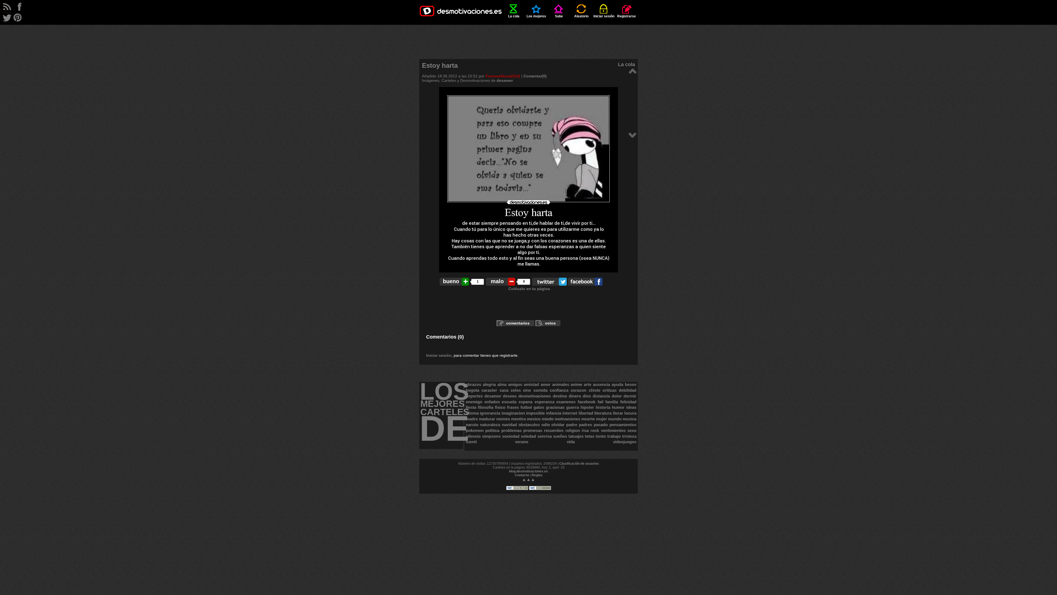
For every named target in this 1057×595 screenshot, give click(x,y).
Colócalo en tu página (529, 288)
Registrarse (626, 16)
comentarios (518, 323)
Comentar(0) (535, 76)
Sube (559, 16)
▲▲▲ (528, 479)
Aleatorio (581, 16)
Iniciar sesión (603, 16)
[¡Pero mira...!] (632, 71)
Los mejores (536, 16)
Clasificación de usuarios (579, 464)
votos (550, 323)
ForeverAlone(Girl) (503, 76)
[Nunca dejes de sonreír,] (632, 135)
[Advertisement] (528, 37)
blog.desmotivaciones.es (528, 471)
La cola (513, 16)
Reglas (537, 475)
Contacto (522, 475)
